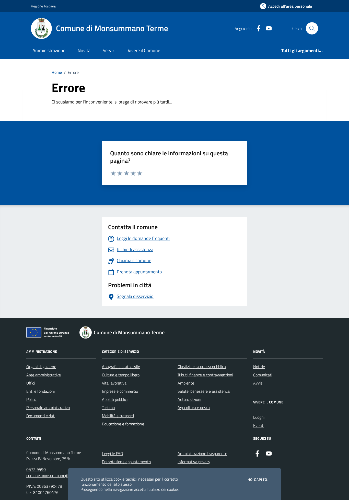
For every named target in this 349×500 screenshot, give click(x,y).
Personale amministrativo (48, 407)
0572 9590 (36, 469)
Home (57, 72)
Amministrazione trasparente (202, 453)
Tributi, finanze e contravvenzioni (205, 375)
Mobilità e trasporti (118, 416)
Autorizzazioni (189, 399)
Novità (84, 50)
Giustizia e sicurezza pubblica (202, 367)
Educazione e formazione (123, 424)
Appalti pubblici (114, 399)
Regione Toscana (43, 6)
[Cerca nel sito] (312, 28)
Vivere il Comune (144, 50)
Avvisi (258, 383)
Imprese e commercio (120, 391)
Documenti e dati (40, 416)
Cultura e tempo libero (120, 375)
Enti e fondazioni (40, 391)
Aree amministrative (43, 375)
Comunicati (262, 375)
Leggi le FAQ (112, 453)
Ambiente (186, 383)
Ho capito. (258, 479)
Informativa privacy (194, 462)
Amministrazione (48, 50)
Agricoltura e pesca (194, 407)
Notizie (259, 367)
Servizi (109, 50)
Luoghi (258, 417)
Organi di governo (41, 367)
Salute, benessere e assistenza (204, 391)
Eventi (258, 425)
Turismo (108, 407)
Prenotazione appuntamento (126, 462)
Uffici (30, 383)
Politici (31, 399)
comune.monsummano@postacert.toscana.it (64, 475)
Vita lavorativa (114, 383)
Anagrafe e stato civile (121, 367)
